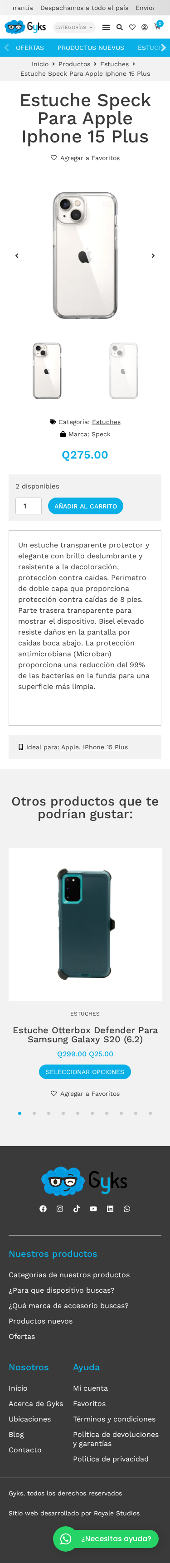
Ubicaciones (30, 1419)
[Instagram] (59, 1208)
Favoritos (89, 1403)
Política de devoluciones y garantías (116, 1439)
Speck (101, 434)
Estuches (114, 64)
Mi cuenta (90, 1388)
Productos (74, 64)
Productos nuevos (91, 47)
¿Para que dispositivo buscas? (62, 1290)
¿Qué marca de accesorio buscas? (69, 1305)
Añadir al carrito (85, 506)
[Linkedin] (110, 1208)
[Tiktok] (76, 1208)
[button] (106, 27)
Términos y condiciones (114, 1419)
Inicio (40, 64)
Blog (16, 1434)
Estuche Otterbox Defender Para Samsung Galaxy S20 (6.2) (85, 1035)
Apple (70, 747)
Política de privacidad (111, 1459)
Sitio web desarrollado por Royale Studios (74, 1513)
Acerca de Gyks (36, 1403)
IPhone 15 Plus (105, 747)
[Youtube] (93, 1208)
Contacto (25, 1450)
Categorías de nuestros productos (69, 1274)
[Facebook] (43, 1208)
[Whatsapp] (127, 1208)
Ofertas (30, 47)
